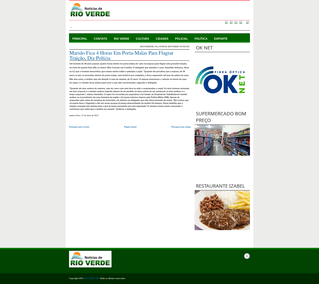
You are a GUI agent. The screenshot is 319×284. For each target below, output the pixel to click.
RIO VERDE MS (91, 278)
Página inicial (130, 127)
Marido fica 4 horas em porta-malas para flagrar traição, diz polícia (121, 55)
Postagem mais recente (79, 127)
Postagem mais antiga (181, 127)
